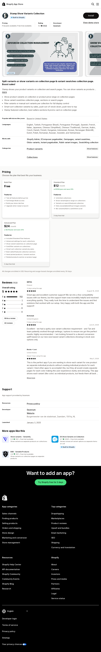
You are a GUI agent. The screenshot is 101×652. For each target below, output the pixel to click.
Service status (58, 598)
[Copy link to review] (33, 282)
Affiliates (55, 589)
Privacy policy (33, 404)
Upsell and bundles (60, 528)
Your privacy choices (12, 644)
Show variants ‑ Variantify (21, 437)
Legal (53, 593)
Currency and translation (63, 547)
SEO (53, 538)
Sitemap (6, 638)
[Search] (93, 4)
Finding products (10, 518)
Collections (32, 157)
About (54, 564)
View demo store (91, 23)
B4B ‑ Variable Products (20, 452)
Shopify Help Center (11, 564)
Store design (8, 533)
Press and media (59, 579)
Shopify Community (11, 574)
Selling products (9, 523)
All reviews (8, 323)
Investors (55, 574)
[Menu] (97, 4)
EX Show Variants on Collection (72, 437)
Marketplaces (57, 518)
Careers (55, 569)
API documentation (11, 569)
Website (30, 413)
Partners (55, 584)
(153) (45, 26)
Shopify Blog (8, 584)
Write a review (9, 318)
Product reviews (59, 523)
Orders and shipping (11, 528)
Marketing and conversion (14, 538)
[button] (25, 439)
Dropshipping (57, 513)
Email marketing (58, 533)
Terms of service (10, 625)
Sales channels (9, 513)
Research (6, 589)
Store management (11, 542)
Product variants (35, 149)
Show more (31, 378)
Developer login (9, 618)
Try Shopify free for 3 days (50, 482)
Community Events (10, 579)
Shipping (55, 542)
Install (91, 15)
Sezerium (56, 26)
